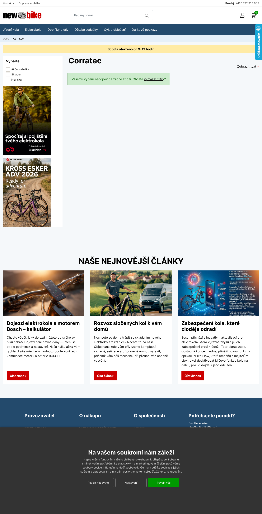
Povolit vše (164, 482)
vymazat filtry (154, 79)
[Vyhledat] (147, 15)
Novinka (16, 79)
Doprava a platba (29, 3)
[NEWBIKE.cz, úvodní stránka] (22, 15)
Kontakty (8, 3)
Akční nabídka (20, 69)
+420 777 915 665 (247, 3)
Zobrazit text (247, 66)
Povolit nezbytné (98, 482)
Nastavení (131, 482)
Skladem (16, 74)
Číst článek (18, 376)
